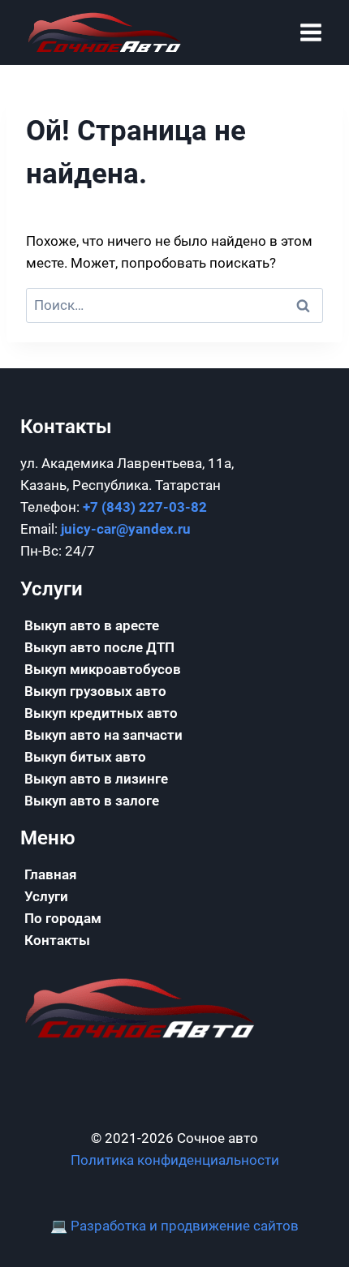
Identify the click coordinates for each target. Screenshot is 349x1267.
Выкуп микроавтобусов (102, 669)
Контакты (57, 940)
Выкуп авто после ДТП (99, 647)
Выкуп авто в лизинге (96, 779)
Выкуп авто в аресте (91, 625)
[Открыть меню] (310, 32)
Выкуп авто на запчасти (103, 735)
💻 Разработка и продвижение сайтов (174, 1226)
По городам (62, 918)
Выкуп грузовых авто (95, 691)
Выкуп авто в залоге (91, 800)
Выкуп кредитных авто (101, 713)
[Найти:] (174, 305)
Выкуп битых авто (85, 757)
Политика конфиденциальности (175, 1160)
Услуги (46, 896)
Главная (50, 874)
